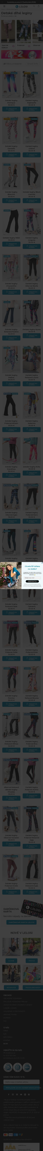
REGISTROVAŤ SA (32, 581)
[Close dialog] (42, 563)
